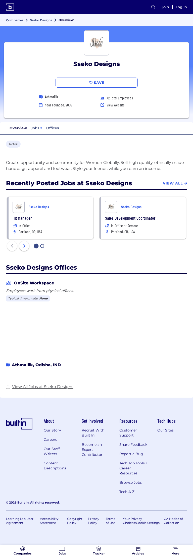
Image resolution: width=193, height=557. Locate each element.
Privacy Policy (93, 521)
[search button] (153, 7)
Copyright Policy (74, 521)
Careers (50, 439)
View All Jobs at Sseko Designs (42, 386)
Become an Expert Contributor (92, 449)
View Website (116, 104)
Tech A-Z (126, 491)
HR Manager (22, 218)
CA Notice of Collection (173, 521)
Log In (181, 7)
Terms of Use (110, 521)
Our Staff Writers (52, 451)
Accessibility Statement (49, 521)
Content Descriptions (55, 465)
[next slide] (24, 246)
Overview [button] (18, 128)
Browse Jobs (130, 482)
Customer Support (128, 433)
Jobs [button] (36, 128)
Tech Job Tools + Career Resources (133, 468)
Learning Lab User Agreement (19, 521)
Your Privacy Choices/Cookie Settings (141, 521)
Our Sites (165, 430)
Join (165, 7)
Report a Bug (131, 454)
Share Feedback (133, 444)
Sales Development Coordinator (130, 218)
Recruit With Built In (93, 433)
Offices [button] (52, 128)
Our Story (52, 430)
